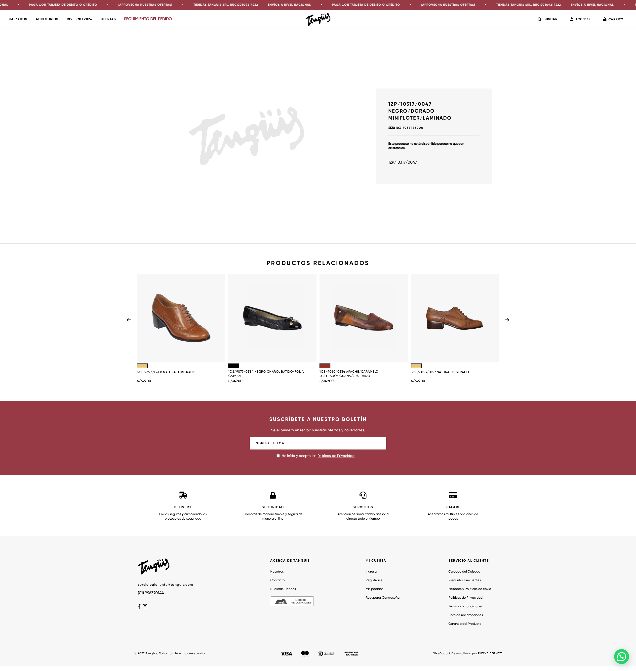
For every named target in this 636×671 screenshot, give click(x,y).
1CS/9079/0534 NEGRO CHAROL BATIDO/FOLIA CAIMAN (266, 374)
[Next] (507, 320)
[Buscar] (547, 19)
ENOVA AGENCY (490, 653)
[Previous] (129, 320)
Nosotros (277, 571)
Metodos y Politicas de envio (469, 589)
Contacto (277, 580)
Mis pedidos (374, 589)
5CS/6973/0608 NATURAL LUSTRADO (166, 372)
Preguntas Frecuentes (464, 580)
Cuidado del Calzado (464, 571)
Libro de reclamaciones (465, 615)
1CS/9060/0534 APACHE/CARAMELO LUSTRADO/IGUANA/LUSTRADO (348, 374)
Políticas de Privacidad (336, 456)
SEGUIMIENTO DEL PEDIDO (148, 19)
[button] (621, 656)
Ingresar (372, 571)
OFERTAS (108, 19)
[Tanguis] (318, 19)
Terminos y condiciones (465, 606)
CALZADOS (18, 19)
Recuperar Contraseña (382, 597)
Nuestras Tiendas (283, 589)
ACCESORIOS (47, 19)
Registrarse (374, 580)
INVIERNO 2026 (79, 19)
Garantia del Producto (464, 624)
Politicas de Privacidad (465, 597)
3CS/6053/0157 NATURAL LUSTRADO (440, 372)
